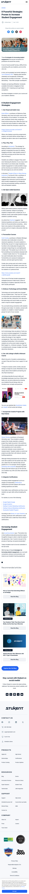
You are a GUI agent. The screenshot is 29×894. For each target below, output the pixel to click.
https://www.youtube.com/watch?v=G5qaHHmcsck (12, 130)
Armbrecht (11, 146)
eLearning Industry (9, 533)
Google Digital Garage (9, 502)
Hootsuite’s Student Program (10, 510)
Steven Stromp (6, 437)
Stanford (12, 220)
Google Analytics (7, 504)
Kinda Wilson (5, 113)
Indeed (24, 405)
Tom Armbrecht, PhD (7, 74)
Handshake (19, 405)
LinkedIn (5, 407)
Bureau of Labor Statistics (17, 513)
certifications (18, 482)
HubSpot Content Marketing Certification (14, 506)
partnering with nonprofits (9, 466)
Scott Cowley (5, 238)
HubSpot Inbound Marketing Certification (14, 508)
